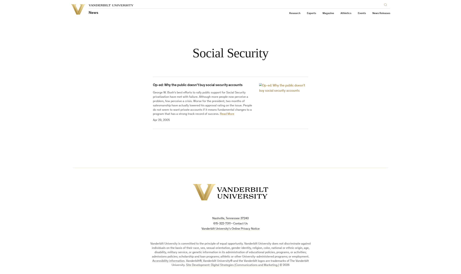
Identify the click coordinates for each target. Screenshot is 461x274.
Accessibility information (168, 261)
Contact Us (240, 223)
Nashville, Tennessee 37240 (230, 218)
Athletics (346, 13)
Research (294, 13)
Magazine (328, 13)
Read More (227, 114)
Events (362, 13)
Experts (311, 13)
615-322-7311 (222, 223)
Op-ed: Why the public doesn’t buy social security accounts (197, 85)
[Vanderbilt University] (230, 192)
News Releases (381, 13)
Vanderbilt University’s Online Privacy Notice (231, 229)
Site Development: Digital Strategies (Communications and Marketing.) (232, 265)
